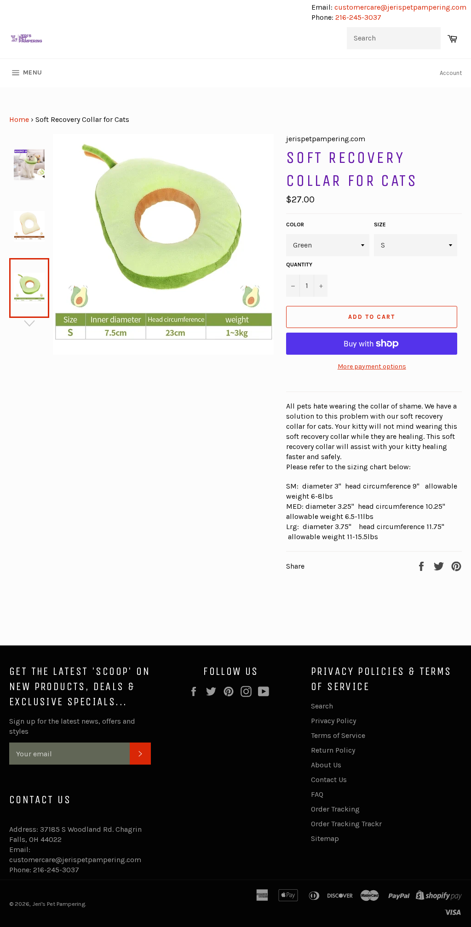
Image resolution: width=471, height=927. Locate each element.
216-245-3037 (358, 17)
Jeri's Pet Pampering (58, 903)
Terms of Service (338, 735)
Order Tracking (335, 809)
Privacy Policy (333, 720)
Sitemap (325, 838)
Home (19, 119)
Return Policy (333, 750)
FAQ (317, 794)
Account (451, 72)
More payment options (372, 366)
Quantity (299, 264)
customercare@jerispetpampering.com (399, 7)
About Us (326, 764)
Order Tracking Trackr (346, 823)
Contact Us (329, 779)
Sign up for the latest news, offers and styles (72, 726)
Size (380, 224)
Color (295, 224)
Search (322, 706)
